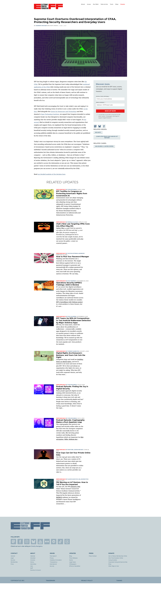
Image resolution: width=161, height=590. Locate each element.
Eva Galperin (72, 316)
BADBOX (59, 497)
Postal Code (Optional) (102, 96)
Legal (12, 558)
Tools (111, 4)
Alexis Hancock (73, 479)
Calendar (32, 556)
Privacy (52, 558)
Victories (32, 560)
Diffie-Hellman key (70, 439)
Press (12, 564)
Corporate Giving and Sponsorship (117, 562)
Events (71, 560)
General (13, 556)
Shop (116, 4)
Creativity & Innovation (56, 560)
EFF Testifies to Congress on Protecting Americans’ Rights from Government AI (71, 193)
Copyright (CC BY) (17, 580)
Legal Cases (72, 562)
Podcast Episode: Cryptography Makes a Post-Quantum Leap (70, 421)
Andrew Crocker (41, 25)
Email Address (100, 102)
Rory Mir (70, 449)
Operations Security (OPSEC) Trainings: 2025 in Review (69, 284)
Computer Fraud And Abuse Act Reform (107, 137)
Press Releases (73, 558)
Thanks (119, 580)
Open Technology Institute (50, 114)
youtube (40, 541)
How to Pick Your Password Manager (72, 256)
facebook (20, 541)
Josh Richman (72, 189)
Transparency (53, 562)
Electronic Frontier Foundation (48, 7)
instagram (27, 541)
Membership (14, 562)
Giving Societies (112, 560)
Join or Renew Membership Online (117, 556)
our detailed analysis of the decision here (51, 174)
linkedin (53, 541)
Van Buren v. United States (104, 146)
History (32, 562)
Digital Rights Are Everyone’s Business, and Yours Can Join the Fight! (70, 355)
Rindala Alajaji (73, 222)
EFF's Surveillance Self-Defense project (69, 302)
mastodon (13, 541)
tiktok (60, 541)
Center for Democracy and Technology (63, 111)
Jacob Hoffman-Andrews (76, 253)
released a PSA (75, 486)
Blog (70, 556)
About (83, 4)
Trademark (50, 580)
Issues (89, 4)
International (53, 564)
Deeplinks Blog (61, 189)
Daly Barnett (72, 281)
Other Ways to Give (113, 566)
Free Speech (53, 556)
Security (98, 132)
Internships (33, 564)
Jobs (31, 566)
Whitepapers (72, 564)
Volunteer (32, 558)
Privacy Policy (87, 580)
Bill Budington (83, 479)
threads (67, 541)
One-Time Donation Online (115, 558)
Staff (31, 568)
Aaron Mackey (78, 449)
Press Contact (93, 556)
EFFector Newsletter (74, 566)
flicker (47, 541)
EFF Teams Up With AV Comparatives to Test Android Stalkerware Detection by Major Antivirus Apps (73, 320)
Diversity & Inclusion (35, 570)
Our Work (96, 4)
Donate (122, 4)
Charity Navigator (36, 546)
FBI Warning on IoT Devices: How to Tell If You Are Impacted (72, 483)
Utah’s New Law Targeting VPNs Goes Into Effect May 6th (73, 225)
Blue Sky (33, 541)
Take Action (104, 4)
